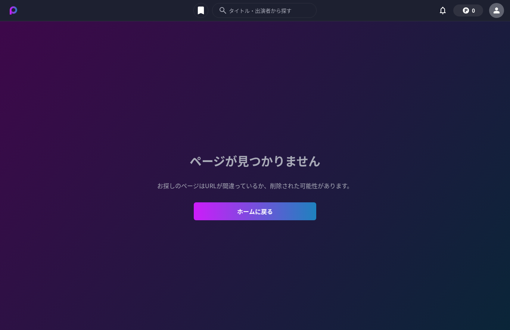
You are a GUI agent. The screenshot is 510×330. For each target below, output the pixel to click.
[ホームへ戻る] (13, 10)
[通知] (442, 10)
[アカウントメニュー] (496, 10)
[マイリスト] (200, 10)
